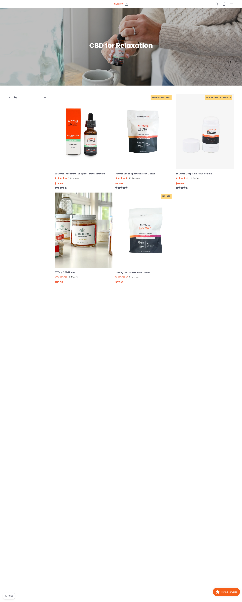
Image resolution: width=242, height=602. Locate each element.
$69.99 (180, 183)
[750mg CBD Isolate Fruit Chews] (144, 230)
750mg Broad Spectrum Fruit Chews (135, 173)
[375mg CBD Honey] (83, 230)
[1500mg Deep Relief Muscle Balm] (204, 131)
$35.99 (59, 282)
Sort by (12, 97)
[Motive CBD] (121, 4)
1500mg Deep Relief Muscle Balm (194, 173)
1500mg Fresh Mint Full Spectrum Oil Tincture (80, 173)
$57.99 (119, 183)
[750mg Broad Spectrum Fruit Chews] (144, 131)
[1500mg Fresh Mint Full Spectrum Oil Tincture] (83, 131)
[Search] (216, 4)
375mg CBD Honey (65, 272)
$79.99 (59, 183)
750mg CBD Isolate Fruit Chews (132, 272)
